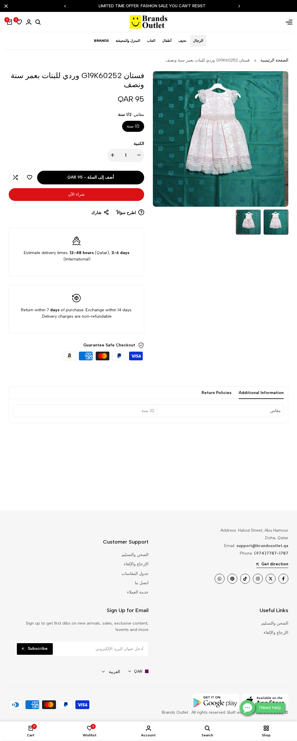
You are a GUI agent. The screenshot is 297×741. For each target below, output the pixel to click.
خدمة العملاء (137, 592)
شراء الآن (76, 194)
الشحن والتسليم (135, 554)
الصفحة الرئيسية (274, 60)
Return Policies (216, 392)
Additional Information (261, 392)
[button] (29, 177)
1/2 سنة (133, 126)
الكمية (139, 143)
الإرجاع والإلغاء (136, 564)
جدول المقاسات (135, 573)
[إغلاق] (7, 6)
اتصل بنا (141, 582)
